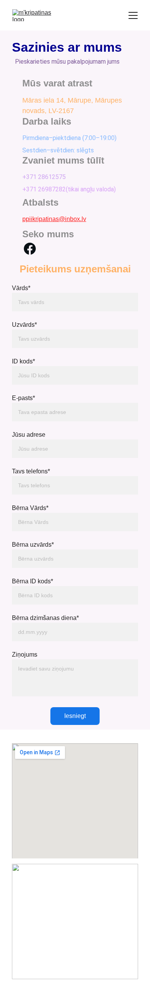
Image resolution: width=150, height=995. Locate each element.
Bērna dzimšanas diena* (45, 618)
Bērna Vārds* (30, 508)
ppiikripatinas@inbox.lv (54, 219)
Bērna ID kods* (32, 581)
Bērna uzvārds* (33, 544)
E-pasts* (23, 398)
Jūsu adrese (28, 434)
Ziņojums (24, 654)
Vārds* (21, 288)
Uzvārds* (24, 324)
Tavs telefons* (31, 471)
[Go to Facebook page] (30, 249)
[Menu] (133, 15)
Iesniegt (75, 716)
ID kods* (23, 361)
